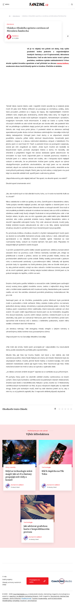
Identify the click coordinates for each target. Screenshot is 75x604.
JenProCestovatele (55, 598)
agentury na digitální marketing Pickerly (24, 596)
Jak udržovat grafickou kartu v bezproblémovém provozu (36, 529)
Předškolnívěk (26, 598)
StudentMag (42, 598)
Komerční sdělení (17, 485)
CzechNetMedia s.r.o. (20, 594)
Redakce (15, 36)
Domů (9, 16)
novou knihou (63, 63)
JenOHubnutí (32, 601)
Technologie (46, 467)
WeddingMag (7, 601)
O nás (4, 577)
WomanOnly (55, 596)
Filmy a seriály (10, 467)
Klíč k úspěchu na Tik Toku (53, 472)
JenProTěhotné (15, 598)
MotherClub (64, 596)
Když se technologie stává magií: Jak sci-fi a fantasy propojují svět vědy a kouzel (18, 475)
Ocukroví (23, 601)
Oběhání (5, 598)
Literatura (16, 16)
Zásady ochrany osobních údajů (11, 583)
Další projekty (7, 579)
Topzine (35, 598)
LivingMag (15, 601)
